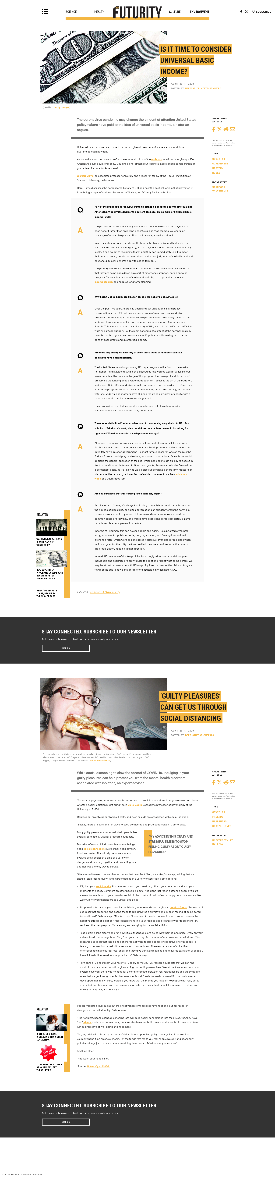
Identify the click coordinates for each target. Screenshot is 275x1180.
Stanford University (220, 189)
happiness (219, 821)
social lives (221, 826)
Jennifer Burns (85, 175)
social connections (95, 848)
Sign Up (66, 648)
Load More (137, 1148)
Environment (199, 12)
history (217, 168)
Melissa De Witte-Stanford (203, 88)
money (216, 173)
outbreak (156, 159)
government (220, 163)
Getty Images (61, 107)
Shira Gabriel (135, 804)
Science (71, 12)
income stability (104, 281)
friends (217, 817)
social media (103, 886)
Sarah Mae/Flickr (100, 760)
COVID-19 (218, 159)
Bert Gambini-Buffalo (199, 735)
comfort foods (178, 907)
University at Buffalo (222, 842)
